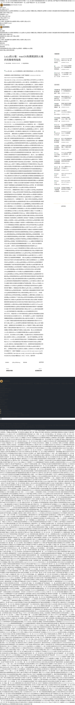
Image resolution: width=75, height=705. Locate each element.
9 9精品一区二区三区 (60, 658)
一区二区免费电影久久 (56, 532)
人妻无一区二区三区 (18, 651)
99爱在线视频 (12, 611)
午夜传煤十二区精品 (5, 432)
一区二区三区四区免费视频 (49, 586)
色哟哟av (35, 493)
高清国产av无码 (24, 606)
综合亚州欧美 (31, 586)
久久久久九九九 (6, 623)
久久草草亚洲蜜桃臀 (55, 649)
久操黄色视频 (66, 532)
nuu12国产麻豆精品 (43, 679)
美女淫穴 (66, 586)
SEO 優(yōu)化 (4, 395)
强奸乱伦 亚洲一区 (17, 460)
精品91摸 (30, 504)
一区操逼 (34, 679)
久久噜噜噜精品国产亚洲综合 (41, 462)
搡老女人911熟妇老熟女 (19, 530)
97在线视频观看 (4, 493)
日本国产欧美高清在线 (11, 572)
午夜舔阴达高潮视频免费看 (48, 553)
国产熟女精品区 (46, 583)
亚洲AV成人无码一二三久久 (59, 450)
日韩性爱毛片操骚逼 (47, 698)
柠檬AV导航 (11, 562)
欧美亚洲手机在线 (69, 492)
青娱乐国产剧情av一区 (52, 467)
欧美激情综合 (56, 513)
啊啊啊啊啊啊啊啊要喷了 (17, 623)
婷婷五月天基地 (19, 702)
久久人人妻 (3, 504)
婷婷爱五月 (26, 548)
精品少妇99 (59, 677)
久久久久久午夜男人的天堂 (54, 651)
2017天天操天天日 (50, 551)
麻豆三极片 (32, 539)
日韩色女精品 (12, 649)
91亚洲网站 (60, 586)
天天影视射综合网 (58, 590)
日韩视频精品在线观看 (51, 597)
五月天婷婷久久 (56, 574)
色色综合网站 (51, 681)
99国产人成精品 (49, 616)
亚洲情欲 (61, 620)
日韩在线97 (30, 434)
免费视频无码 (50, 451)
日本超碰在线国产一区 (26, 604)
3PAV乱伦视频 (5, 479)
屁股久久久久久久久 (67, 549)
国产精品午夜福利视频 (65, 439)
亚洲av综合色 (65, 637)
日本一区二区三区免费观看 (7, 541)
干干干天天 (55, 688)
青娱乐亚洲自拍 (70, 630)
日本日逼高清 (25, 506)
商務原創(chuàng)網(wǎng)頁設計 (22, 11)
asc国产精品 (11, 458)
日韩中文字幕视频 (8, 546)
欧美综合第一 (7, 495)
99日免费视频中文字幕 (13, 485)
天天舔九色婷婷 (42, 479)
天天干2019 (68, 665)
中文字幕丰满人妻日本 (28, 637)
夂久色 (2, 486)
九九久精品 (12, 648)
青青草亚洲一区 (62, 488)
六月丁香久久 (50, 614)
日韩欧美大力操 (55, 437)
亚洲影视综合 (45, 669)
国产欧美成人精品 (33, 478)
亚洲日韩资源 (62, 467)
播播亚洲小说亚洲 (68, 592)
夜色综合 (51, 441)
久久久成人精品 (20, 462)
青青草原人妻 (35, 549)
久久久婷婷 (54, 521)
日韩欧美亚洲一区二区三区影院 (30, 541)
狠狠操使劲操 (34, 602)
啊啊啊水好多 (5, 620)
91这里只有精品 (39, 649)
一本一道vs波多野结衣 (56, 583)
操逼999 (45, 681)
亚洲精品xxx (49, 665)
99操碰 (44, 467)
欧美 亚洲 (23, 436)
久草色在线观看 (6, 506)
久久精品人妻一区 (56, 544)
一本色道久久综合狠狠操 (25, 448)
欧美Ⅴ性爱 (9, 606)
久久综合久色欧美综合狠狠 (13, 679)
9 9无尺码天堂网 (57, 695)
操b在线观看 (5, 588)
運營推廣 (25, 362)
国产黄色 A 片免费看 (14, 698)
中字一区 (15, 434)
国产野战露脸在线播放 (61, 530)
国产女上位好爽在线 (16, 506)
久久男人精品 (17, 511)
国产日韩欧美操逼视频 (60, 441)
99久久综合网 (36, 697)
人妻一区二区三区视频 (29, 662)
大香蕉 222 (63, 576)
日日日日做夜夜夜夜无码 (38, 616)
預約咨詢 (2, 25)
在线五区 (13, 444)
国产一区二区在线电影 (53, 607)
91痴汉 (63, 479)
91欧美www (26, 630)
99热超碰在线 (26, 681)
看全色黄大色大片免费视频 (15, 607)
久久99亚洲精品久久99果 (18, 655)
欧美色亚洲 (67, 506)
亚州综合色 (31, 495)
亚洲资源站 (41, 518)
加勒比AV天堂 (45, 436)
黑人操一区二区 (6, 614)
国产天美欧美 (54, 693)
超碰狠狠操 (31, 667)
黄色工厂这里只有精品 (56, 690)
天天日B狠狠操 (20, 663)
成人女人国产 (3, 697)
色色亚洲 (37, 497)
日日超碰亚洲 (32, 506)
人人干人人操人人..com (10, 670)
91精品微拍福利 (40, 590)
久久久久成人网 (49, 590)
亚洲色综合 (38, 662)
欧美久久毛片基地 (25, 446)
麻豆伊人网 (38, 444)
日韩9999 (60, 604)
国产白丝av (50, 472)
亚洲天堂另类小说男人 (45, 599)
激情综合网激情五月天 (59, 542)
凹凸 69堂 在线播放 (9, 492)
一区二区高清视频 (62, 593)
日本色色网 (35, 632)
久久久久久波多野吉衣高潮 (59, 632)
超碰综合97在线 (9, 441)
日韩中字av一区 (46, 670)
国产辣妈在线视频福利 (44, 602)
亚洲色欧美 (65, 579)
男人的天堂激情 (9, 453)
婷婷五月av (45, 656)
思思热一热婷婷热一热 (40, 460)
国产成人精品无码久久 (62, 602)
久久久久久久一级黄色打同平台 (62, 511)
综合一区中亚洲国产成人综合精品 (50, 439)
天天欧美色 (25, 567)
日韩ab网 (23, 471)
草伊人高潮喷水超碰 (65, 639)
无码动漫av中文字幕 (65, 500)
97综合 (55, 663)
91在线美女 (30, 628)
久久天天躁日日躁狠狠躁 (11, 570)
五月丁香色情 (43, 609)
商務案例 (4, 14)
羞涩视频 (50, 662)
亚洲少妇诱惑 (24, 478)
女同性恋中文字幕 (68, 604)
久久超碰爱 (8, 539)
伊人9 (1, 523)
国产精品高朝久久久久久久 (34, 436)
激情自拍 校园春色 (61, 460)
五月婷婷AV (43, 549)
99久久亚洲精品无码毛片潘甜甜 (44, 663)
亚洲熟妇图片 (37, 702)
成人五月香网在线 (59, 469)
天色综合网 (40, 530)
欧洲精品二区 (27, 572)
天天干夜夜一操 (36, 572)
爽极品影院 (39, 656)
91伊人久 (32, 516)
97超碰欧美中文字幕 (34, 507)
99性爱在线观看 (30, 588)
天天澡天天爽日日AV (12, 481)
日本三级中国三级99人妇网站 (10, 688)
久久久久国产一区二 (61, 527)
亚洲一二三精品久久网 (16, 614)
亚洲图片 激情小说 (54, 546)
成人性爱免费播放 (27, 607)
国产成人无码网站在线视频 (57, 644)
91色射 (43, 665)
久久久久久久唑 (10, 590)
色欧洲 (42, 495)
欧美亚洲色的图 (60, 462)
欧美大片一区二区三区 (29, 441)
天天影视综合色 (10, 548)
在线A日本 (52, 555)
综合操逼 (41, 448)
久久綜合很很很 (61, 578)
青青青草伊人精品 (32, 481)
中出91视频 (69, 448)
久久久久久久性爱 (16, 625)
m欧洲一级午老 (46, 677)
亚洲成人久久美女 (52, 499)
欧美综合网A (33, 635)
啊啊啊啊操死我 (58, 549)
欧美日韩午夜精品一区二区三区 (44, 630)
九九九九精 (68, 625)
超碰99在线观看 (63, 546)
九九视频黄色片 (59, 556)
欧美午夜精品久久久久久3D (29, 625)
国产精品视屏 (61, 499)
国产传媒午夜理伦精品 (69, 616)
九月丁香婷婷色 (36, 609)
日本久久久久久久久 (68, 548)
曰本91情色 (31, 613)
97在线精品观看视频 (29, 623)
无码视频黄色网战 (17, 637)
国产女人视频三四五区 (67, 514)
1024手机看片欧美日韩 (64, 563)
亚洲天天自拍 (6, 634)
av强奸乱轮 (67, 481)
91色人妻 (7, 542)
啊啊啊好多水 (14, 451)
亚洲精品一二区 (7, 455)
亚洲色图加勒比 (53, 562)
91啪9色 (51, 502)
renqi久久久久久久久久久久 (30, 562)
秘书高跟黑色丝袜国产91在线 (46, 483)
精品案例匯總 (65, 11)
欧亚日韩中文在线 (51, 460)
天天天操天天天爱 (38, 578)
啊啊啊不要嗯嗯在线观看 (55, 436)
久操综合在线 (54, 599)
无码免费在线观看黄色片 (49, 621)
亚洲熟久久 (65, 544)
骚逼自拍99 (56, 525)
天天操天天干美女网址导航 (20, 504)
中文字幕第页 (63, 513)
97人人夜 (42, 646)
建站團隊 (7, 21)
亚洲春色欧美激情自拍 (63, 455)
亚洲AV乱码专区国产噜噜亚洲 (13, 555)
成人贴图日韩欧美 (36, 537)
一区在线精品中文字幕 (22, 444)
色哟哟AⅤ (35, 581)
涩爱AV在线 (15, 455)
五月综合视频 (52, 679)
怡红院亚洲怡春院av (30, 663)
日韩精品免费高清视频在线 (39, 607)
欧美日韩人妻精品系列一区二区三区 (22, 518)
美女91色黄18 (14, 556)
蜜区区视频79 (3, 490)
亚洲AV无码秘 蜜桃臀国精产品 (16, 693)
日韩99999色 (35, 604)
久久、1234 (50, 479)
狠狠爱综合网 (56, 683)
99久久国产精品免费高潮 (41, 514)
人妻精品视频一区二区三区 (44, 574)
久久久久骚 (5, 574)
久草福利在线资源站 (66, 560)
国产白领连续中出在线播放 (12, 474)
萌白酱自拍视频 (59, 660)
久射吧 (6, 648)
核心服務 (4, 9)
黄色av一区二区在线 (55, 434)
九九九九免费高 (19, 590)
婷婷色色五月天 (29, 553)
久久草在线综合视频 (5, 669)
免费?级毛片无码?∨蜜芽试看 (55, 481)
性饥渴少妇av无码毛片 (55, 444)
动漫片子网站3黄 (61, 535)
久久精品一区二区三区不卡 (23, 488)
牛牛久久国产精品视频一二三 (62, 614)
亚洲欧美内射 (13, 527)
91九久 (26, 495)
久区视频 (48, 646)
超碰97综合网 (66, 583)
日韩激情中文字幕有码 (65, 700)
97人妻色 (60, 670)
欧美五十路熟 (57, 443)
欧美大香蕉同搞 (69, 644)
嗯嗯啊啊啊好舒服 (60, 667)
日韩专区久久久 (67, 472)
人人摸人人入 (58, 518)
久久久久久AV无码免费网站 (16, 469)
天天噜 (18, 641)
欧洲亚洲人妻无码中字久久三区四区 (16, 639)
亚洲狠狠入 (18, 578)
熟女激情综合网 (42, 676)
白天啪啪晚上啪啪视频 (23, 618)
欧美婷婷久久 (22, 644)
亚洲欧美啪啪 (23, 474)
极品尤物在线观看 (42, 565)
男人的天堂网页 (4, 553)
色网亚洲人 (3, 632)
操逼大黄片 (29, 485)
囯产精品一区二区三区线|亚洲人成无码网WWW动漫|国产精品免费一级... (25, 551)
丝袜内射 (13, 634)
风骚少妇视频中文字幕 (57, 627)
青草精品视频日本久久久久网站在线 (31, 490)
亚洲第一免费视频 (33, 560)
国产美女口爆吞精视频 (15, 486)
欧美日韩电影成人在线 (31, 565)
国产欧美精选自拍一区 (42, 620)
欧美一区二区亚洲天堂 (57, 523)
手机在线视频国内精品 (12, 674)
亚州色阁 (6, 486)
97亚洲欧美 (31, 649)
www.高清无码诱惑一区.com (42, 520)
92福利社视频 (53, 669)
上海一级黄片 (37, 453)
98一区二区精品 (4, 499)
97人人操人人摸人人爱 (68, 485)
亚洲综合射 (57, 493)
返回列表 (41, 362)
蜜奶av (44, 688)
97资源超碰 (70, 530)
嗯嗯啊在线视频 (55, 613)
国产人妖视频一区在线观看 (27, 535)
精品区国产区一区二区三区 (7, 604)
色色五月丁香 (9, 511)
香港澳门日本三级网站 (36, 681)
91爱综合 (33, 593)
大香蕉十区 (39, 586)
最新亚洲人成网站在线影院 (53, 576)
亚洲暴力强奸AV (54, 465)
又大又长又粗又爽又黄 (16, 439)
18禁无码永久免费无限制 (50, 432)
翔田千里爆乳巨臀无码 (41, 614)
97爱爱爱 (44, 537)
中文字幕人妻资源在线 (7, 567)
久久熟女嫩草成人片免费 (16, 465)
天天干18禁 (35, 448)
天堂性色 (28, 513)
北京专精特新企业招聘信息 (15, 697)
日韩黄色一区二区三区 (16, 630)
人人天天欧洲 (40, 513)
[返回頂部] (1, 419)
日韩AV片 (34, 513)
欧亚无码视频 (8, 651)
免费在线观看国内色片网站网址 (49, 490)
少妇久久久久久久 (22, 646)
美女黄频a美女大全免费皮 (31, 528)
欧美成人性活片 (32, 684)
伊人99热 (49, 688)
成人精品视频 (45, 528)
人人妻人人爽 (53, 453)
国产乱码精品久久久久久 (55, 504)
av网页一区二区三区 (68, 528)
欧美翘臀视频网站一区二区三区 (43, 588)
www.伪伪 (44, 700)
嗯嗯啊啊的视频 (22, 434)
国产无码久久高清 (31, 627)
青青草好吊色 (32, 511)
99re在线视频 (67, 562)
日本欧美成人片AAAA (29, 590)
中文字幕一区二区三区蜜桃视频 (43, 637)
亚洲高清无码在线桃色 (45, 627)
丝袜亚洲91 (62, 495)
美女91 (10, 434)
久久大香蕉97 (42, 541)
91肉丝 (18, 660)
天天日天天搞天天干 (10, 502)
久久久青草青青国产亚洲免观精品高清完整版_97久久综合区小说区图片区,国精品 (21, 621)
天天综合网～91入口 (29, 569)
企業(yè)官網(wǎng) (16, 362)
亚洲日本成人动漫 (63, 599)
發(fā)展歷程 (13, 21)
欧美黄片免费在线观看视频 (34, 700)
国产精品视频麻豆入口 (36, 698)
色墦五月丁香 (55, 500)
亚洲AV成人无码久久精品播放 (34, 674)
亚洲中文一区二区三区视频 (65, 663)
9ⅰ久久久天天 (58, 548)
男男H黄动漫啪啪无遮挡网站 (58, 672)
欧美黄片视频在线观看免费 (29, 555)
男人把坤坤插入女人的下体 (24, 670)
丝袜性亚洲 (59, 446)
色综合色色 (41, 562)
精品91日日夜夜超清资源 (41, 502)
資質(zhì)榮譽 (20, 21)
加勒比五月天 (21, 556)
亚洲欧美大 (3, 530)
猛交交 (40, 528)
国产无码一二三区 (4, 467)
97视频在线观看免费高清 (12, 563)
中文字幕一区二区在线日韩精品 (19, 514)
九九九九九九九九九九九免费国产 (58, 656)
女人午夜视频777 (28, 462)
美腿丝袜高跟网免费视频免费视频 (25, 611)
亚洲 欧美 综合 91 (54, 520)
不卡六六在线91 (46, 672)
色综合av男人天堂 (7, 667)
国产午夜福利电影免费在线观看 (57, 567)
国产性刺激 (29, 644)
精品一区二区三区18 (39, 469)
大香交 (18, 649)
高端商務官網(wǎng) (5, 388)
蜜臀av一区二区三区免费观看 (59, 497)
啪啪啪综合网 (12, 499)
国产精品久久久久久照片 (17, 632)
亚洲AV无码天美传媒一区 (14, 576)
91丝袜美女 (7, 579)
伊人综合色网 (33, 479)
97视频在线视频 (51, 634)
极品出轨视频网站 (22, 521)
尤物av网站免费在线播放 (56, 528)
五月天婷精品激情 (36, 439)
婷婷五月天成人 (28, 430)
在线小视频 (38, 441)
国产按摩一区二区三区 (12, 448)
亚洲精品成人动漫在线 (25, 669)
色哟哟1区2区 (28, 451)
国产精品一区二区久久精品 (40, 451)
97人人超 (35, 485)
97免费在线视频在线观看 (40, 471)
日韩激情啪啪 (17, 567)
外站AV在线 (61, 539)
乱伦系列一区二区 (30, 502)
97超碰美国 (71, 702)
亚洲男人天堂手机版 (56, 572)
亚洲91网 (7, 451)
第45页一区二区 (53, 563)
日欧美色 (36, 599)
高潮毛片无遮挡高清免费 (60, 502)
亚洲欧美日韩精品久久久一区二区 (25, 634)
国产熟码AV (25, 576)
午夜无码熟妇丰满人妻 (34, 567)
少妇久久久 (22, 565)
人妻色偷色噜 (31, 514)
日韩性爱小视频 (22, 513)
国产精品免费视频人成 (59, 662)
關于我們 (4, 19)
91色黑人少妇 (23, 546)
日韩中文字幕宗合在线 (39, 576)
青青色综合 (21, 642)
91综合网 (69, 535)
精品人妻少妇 (45, 457)
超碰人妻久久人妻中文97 (50, 539)
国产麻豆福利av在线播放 (10, 513)
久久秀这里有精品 (69, 539)
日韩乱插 (17, 604)
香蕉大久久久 (25, 467)
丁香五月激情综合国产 (9, 677)
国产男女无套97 (12, 497)
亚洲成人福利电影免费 (54, 560)
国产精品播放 (44, 546)
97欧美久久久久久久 (65, 648)
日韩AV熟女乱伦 (26, 439)
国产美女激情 (65, 695)
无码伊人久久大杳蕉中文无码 (45, 493)
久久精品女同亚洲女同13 (27, 648)
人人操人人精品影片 (55, 478)
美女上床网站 (66, 446)
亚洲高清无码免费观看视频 (29, 509)
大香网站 (53, 677)
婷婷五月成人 (6, 600)
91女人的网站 (10, 635)
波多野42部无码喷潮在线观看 (56, 569)
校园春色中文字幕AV (43, 485)
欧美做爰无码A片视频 (45, 521)
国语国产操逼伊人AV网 (8, 569)
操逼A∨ (53, 527)
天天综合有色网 (21, 499)
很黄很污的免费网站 (26, 679)
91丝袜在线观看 (44, 488)
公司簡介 (2, 21)
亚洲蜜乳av (53, 462)
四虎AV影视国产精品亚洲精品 (59, 588)
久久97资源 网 (63, 476)
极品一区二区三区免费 (16, 542)
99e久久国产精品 (28, 469)
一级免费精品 (58, 451)
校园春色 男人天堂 (27, 697)
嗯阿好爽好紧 (15, 616)
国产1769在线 (32, 443)
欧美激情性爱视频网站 (68, 507)
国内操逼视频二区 (49, 469)
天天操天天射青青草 (68, 677)
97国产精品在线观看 (42, 511)
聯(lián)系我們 (6, 23)
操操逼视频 (9, 504)
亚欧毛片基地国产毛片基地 (29, 544)
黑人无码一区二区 (21, 549)
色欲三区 (56, 495)
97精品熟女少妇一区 (10, 443)
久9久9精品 (14, 581)
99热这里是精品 (41, 593)
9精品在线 (5, 595)
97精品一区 (47, 527)
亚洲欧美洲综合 (69, 667)
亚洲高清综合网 (63, 465)
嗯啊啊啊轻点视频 (52, 541)
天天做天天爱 (26, 602)
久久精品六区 (13, 618)
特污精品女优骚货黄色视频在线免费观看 (41, 695)
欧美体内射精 (48, 450)
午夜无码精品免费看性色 (50, 578)
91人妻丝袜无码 (15, 597)
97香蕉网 (66, 569)
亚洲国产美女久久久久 (35, 563)
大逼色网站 (52, 625)
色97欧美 (10, 653)
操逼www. (31, 444)
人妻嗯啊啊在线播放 (16, 600)
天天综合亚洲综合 (32, 558)
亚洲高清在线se (39, 648)
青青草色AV (61, 432)
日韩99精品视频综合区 (61, 618)
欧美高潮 (4, 639)
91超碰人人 (33, 492)
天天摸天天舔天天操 (41, 684)
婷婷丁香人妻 (71, 534)
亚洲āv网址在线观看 (30, 656)
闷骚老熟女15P (8, 460)
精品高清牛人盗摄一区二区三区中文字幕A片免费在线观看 (49, 686)
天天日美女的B (6, 446)
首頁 (3, 7)
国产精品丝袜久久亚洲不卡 (25, 581)
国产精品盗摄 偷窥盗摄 (18, 495)
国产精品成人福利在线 (20, 458)
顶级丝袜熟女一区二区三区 (38, 500)
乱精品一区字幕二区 (64, 607)
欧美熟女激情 (69, 662)
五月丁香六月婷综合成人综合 (65, 693)
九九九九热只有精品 (32, 458)
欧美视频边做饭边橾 (23, 507)
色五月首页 (3, 535)
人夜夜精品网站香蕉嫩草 (54, 565)
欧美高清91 (52, 485)
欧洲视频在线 (64, 541)
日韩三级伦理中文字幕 (20, 532)
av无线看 (53, 642)
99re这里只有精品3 (36, 669)
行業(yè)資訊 (5, 18)
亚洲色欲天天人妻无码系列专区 (42, 642)
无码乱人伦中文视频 (48, 492)
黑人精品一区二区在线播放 (34, 583)
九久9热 (49, 537)
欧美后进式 (70, 450)
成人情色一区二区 (60, 625)
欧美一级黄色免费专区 (50, 535)
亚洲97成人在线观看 (5, 520)
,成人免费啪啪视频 (36, 670)
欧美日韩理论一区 (50, 474)
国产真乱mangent (42, 481)
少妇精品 (58, 514)
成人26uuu (3, 679)
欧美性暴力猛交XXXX (59, 665)
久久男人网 (53, 455)
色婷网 (59, 541)
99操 (5, 485)
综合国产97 (18, 509)
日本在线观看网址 (13, 493)
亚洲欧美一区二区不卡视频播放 (26, 520)
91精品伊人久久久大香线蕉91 (46, 658)
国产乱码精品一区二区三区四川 (28, 660)
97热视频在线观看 (10, 472)
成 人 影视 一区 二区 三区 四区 (42, 434)
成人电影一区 (64, 458)
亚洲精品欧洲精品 (22, 481)
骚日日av (11, 436)
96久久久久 (5, 578)
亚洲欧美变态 (38, 688)
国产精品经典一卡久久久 (54, 655)
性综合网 (7, 439)
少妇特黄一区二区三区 (16, 681)
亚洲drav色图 (70, 502)
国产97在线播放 (41, 506)
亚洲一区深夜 (70, 488)
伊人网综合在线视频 (10, 488)
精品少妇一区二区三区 (26, 641)
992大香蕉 (17, 546)
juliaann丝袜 (16, 558)
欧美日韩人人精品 (53, 620)
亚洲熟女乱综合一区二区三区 (41, 465)
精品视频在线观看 (28, 465)
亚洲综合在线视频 (15, 446)
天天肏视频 (48, 518)
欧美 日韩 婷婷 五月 (53, 476)
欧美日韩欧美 (70, 497)
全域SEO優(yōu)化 (7, 12)
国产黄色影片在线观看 (51, 593)
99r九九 (73, 551)
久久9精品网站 (11, 509)
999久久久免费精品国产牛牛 (7, 593)
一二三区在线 (13, 507)
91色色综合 (69, 486)
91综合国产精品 (4, 430)
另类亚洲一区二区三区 (10, 457)
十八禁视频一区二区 (28, 686)
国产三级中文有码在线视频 (22, 635)
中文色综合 (66, 698)
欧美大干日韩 (67, 432)
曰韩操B (6, 611)
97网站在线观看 (51, 458)
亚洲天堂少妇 (11, 471)
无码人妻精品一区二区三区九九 (22, 500)
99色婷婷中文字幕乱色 (8, 544)
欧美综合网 (70, 558)
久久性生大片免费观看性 (62, 635)
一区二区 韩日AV (39, 653)
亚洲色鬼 (15, 586)
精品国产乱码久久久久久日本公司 (12, 658)
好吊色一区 (69, 658)
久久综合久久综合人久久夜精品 (17, 437)
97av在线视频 (63, 534)
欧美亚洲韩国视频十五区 (11, 644)
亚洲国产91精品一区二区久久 (26, 688)
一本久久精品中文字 (39, 474)
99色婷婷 (11, 676)
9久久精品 (46, 625)
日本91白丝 (21, 451)
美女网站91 (30, 646)
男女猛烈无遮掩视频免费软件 (54, 464)
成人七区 (72, 698)
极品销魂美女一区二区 (10, 627)
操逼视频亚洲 (58, 581)
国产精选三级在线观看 (27, 578)
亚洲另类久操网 (42, 641)
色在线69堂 (5, 653)
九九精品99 (21, 653)
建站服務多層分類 (57, 11)
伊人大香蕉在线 (59, 474)
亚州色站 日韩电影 (68, 436)
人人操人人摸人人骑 (45, 497)
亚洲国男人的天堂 (56, 637)
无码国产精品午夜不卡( (9, 462)
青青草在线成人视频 (38, 644)
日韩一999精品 (42, 464)
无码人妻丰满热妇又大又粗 (54, 471)
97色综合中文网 (24, 563)
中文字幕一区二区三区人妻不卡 (50, 486)
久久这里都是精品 (21, 627)
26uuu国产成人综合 (41, 472)
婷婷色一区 (33, 630)
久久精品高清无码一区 (49, 648)
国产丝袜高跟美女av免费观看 (23, 593)
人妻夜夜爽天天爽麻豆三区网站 (31, 579)
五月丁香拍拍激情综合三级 (47, 556)
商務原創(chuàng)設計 (6, 390)
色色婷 (33, 472)
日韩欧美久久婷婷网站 (44, 478)
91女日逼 (23, 658)
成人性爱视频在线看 (33, 534)
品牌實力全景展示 (47, 11)
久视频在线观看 (10, 684)
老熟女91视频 (17, 453)
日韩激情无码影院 (23, 560)
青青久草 (64, 478)
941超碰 (58, 458)
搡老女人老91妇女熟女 (32, 483)
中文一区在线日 (18, 441)
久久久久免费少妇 (15, 478)
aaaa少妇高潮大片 (36, 651)
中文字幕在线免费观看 (9, 523)
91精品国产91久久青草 (39, 542)
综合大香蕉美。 (65, 457)
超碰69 (57, 648)
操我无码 (30, 576)
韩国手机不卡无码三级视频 (32, 499)
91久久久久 (19, 609)
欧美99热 (12, 702)
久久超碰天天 (45, 441)
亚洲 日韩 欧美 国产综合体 (28, 683)
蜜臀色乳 (17, 471)
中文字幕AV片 (15, 669)
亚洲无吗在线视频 (24, 698)
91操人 (26, 455)
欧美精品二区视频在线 (16, 467)
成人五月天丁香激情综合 (61, 555)
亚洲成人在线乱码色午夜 (25, 704)
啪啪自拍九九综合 (4, 516)
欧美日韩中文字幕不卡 (21, 677)
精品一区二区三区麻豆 (41, 569)
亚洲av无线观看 (53, 488)
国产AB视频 (32, 620)
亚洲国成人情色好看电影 (35, 457)
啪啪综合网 (44, 655)
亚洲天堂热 (52, 635)
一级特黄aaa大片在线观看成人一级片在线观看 (41, 548)
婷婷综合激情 (55, 697)
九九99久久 (11, 578)
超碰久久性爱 (51, 507)
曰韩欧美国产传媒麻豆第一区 (16, 595)
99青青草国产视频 (65, 551)
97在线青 (64, 690)
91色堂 (68, 567)
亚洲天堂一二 (17, 583)
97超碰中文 (7, 464)
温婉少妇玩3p (13, 479)
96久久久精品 (36, 556)
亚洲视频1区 (50, 549)
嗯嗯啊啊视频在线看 (69, 620)
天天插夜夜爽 (45, 660)
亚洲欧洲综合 (52, 514)
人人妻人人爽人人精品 (25, 616)
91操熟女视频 (33, 446)
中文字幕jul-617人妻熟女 (34, 546)
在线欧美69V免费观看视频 (48, 667)
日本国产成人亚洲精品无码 (54, 570)
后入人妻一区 (18, 548)
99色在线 (37, 495)
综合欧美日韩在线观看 (21, 684)
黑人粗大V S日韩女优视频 (23, 476)
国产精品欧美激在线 (20, 472)
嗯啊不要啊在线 (49, 495)
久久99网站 (33, 600)
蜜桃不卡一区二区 (60, 606)
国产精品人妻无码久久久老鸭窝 (58, 558)
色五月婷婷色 (25, 600)
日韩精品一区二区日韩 (6, 695)
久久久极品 (40, 625)
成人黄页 (57, 551)
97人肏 (46, 562)
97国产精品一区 (44, 567)
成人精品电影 (61, 623)
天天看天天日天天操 (7, 558)
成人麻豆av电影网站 (44, 455)
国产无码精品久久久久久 (45, 632)
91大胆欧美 (8, 625)
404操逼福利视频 (21, 690)
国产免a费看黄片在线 (26, 665)
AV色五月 (11, 588)
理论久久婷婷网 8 (28, 642)
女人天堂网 (14, 521)
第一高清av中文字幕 (38, 432)
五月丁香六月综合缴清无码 (23, 523)
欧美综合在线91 (45, 453)
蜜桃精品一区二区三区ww (54, 579)
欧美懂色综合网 (55, 534)
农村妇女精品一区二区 (43, 635)
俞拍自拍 (67, 606)
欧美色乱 (36, 613)
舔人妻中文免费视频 (49, 618)
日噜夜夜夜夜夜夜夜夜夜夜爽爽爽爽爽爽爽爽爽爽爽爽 (60, 430)
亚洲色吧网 (67, 474)
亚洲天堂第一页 (15, 432)
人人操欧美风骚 (16, 539)
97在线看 (12, 516)
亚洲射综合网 (70, 521)
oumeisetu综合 (50, 506)
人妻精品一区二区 (49, 443)
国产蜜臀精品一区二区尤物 (62, 553)
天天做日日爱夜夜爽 (8, 583)
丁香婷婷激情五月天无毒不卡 (46, 581)
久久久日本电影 (53, 595)
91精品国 (35, 518)
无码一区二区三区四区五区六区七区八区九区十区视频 (19, 525)
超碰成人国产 (28, 432)
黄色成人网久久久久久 (12, 560)
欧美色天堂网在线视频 (38, 527)
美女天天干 (27, 693)
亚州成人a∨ (40, 450)
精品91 (15, 653)
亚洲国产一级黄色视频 (66, 437)
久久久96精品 (44, 444)
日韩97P (52, 611)
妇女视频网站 (44, 476)
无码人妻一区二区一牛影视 (65, 537)
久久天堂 (30, 521)
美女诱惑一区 (54, 670)
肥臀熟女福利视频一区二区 (48, 606)
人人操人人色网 (23, 667)
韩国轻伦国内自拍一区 (36, 467)
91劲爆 (5, 635)
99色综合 (13, 549)
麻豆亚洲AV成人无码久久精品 (11, 565)
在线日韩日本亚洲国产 (64, 688)
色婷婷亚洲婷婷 (18, 562)
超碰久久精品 (22, 674)
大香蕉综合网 (23, 558)
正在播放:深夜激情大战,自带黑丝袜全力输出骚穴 (58, 600)
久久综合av (43, 592)
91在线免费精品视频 (21, 628)
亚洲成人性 (41, 446)
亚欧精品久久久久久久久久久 (64, 621)
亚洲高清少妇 (43, 499)
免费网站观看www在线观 (53, 676)
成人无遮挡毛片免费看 (32, 658)
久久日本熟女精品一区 (30, 574)
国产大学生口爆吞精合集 (9, 641)
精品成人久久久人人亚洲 (12, 535)
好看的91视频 (6, 690)
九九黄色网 (47, 644)
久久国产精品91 (62, 521)
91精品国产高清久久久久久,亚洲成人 (19, 620)
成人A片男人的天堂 (46, 572)
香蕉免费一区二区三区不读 (43, 532)
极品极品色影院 (42, 458)
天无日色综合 (40, 443)
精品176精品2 (43, 507)
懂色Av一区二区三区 (49, 530)
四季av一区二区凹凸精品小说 (9, 642)
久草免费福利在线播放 (22, 443)
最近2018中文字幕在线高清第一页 (25, 497)
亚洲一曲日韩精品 (43, 560)
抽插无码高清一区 (29, 653)
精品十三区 (70, 465)
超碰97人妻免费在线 (39, 628)
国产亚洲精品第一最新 (35, 672)
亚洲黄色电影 (63, 525)
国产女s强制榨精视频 (14, 585)
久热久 (7, 527)
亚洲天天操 (27, 695)
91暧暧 (69, 690)
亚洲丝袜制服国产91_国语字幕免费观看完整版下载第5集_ (58, 674)
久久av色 (72, 695)
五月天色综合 (48, 513)
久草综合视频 (47, 585)
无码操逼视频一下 (64, 641)
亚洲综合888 (45, 563)
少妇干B (9, 616)
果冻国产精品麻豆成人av (17, 464)
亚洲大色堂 (61, 562)
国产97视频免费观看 (31, 530)
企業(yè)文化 (27, 21)
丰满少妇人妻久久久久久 (36, 618)
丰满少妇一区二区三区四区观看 (55, 592)
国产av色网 (56, 639)
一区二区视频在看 (44, 504)
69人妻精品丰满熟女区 (44, 693)
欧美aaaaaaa (70, 525)
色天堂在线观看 (64, 613)
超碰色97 (21, 455)
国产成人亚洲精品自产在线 (35, 677)
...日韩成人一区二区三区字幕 (34, 486)
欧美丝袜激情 (29, 471)
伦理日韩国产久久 (22, 534)
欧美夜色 (23, 585)
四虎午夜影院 (25, 511)
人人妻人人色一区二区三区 (65, 595)
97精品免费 (67, 483)
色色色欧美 (71, 602)
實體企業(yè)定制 (4, 392)
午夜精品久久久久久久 (12, 599)
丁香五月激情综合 (27, 542)
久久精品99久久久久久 (66, 520)
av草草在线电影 (32, 570)
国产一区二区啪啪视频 (53, 641)
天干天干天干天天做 (10, 476)
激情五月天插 (27, 651)
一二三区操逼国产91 (66, 516)
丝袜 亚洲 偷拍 (23, 597)
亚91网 (67, 479)
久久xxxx (38, 600)
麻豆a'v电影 (31, 474)
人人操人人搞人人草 (10, 663)
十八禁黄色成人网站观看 (51, 628)
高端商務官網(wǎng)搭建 (6, 11)
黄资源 (51, 683)
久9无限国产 (3, 509)
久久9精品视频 (40, 539)
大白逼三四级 (21, 553)
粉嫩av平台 (14, 520)
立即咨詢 (63, 206)
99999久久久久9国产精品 (25, 493)
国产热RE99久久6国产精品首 (33, 655)
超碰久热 (29, 472)
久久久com (68, 462)
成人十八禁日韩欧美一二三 (26, 599)
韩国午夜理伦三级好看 (53, 700)
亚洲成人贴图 (43, 579)
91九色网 (2, 527)
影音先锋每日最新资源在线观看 (49, 623)
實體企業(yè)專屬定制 (36, 11)
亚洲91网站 (45, 662)
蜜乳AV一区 (16, 606)
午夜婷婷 (60, 453)
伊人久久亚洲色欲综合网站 (42, 611)
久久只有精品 (13, 646)
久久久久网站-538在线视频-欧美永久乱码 (55, 448)
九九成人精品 (6, 597)
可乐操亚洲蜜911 (58, 483)
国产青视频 (6, 662)
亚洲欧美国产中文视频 (18, 695)
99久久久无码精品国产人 (41, 516)
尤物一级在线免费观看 (43, 555)
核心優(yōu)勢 (5, 16)
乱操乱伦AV (59, 642)
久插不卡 (35, 641)
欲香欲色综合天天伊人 (57, 646)
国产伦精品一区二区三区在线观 (17, 483)
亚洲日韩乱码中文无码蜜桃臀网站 (15, 656)
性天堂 (53, 518)
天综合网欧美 (34, 693)
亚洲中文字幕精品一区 (55, 516)
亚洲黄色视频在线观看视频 (22, 516)
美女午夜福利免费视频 (20, 700)
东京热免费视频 (15, 592)
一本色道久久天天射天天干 (27, 592)
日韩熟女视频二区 (65, 574)
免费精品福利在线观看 (50, 446)
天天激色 (30, 453)
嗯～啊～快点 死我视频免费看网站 (43, 691)
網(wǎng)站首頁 (4, 399)
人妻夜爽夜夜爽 (6, 556)
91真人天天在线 (7, 686)
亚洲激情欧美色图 (44, 690)
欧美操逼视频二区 (66, 570)
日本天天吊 (65, 651)
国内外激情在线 (67, 646)
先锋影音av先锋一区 (19, 691)
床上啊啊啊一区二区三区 (62, 634)
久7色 (27, 437)
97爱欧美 (37, 623)
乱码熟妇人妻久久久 (53, 609)
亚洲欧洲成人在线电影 (43, 558)
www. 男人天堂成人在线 (9, 609)
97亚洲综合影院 (27, 609)
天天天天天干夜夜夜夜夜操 (10, 534)
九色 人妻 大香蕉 (23, 570)
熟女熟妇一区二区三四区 (15, 662)
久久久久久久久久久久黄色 (24, 527)
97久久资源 (63, 486)
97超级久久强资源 (5, 618)
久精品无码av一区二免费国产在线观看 (41, 523)
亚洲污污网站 (56, 479)
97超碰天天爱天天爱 (45, 604)
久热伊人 (24, 486)
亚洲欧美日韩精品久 (45, 437)
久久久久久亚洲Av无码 (40, 634)
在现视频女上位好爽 (28, 460)
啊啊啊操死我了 (13, 553)
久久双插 (53, 602)
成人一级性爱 (63, 676)
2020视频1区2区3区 (55, 457)
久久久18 (49, 697)
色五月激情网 (17, 544)
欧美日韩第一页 (64, 697)
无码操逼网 (36, 521)
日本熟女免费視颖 (58, 698)
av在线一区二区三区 (39, 597)
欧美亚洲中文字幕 (58, 472)
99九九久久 (45, 702)
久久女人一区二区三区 (34, 606)
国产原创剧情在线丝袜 (32, 585)
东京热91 (37, 592)
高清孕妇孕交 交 (29, 691)
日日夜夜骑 (6, 436)
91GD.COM (43, 697)
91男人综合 (49, 500)
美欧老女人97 (65, 464)
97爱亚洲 (40, 585)
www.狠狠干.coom (39, 525)
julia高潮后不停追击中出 (53, 684)
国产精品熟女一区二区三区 (16, 430)
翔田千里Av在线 (39, 595)
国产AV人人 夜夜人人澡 (59, 630)
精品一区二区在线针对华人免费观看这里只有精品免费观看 (52, 509)
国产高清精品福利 (29, 595)
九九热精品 (11, 574)
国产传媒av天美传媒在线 (20, 676)
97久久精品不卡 (58, 616)
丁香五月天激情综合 (17, 686)
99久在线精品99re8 (34, 437)
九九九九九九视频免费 (17, 528)
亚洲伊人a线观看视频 (68, 518)
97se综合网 (54, 604)
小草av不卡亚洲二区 (53, 702)
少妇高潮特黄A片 (23, 586)
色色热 (43, 600)
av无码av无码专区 (38, 639)
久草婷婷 (29, 549)
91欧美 (39, 660)
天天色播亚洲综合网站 (7, 691)
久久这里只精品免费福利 (38, 430)
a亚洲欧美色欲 (5, 465)
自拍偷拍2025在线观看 (24, 479)
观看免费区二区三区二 (44, 534)
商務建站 (7, 362)
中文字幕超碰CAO (39, 535)
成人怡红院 (18, 436)
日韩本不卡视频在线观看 (30, 464)
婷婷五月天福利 (68, 590)
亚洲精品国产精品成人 (16, 579)
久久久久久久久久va (66, 683)
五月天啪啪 (65, 443)
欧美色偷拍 (7, 478)
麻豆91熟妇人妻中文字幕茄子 (21, 672)
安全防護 (2, 394)
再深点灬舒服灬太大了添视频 (62, 611)
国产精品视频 (49, 542)
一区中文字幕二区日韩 (22, 457)
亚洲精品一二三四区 (20, 588)
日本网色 (44, 651)
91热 (58, 669)
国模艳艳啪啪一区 (59, 506)
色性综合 (22, 432)
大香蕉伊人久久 (64, 702)
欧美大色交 (29, 556)
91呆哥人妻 (31, 597)
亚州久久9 (51, 511)
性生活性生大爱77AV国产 (8, 628)
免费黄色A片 (59, 507)
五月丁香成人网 (31, 532)
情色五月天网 (18, 541)
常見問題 (7, 416)
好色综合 (69, 576)
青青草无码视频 (35, 488)
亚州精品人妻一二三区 (29, 614)
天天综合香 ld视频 (59, 492)
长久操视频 (39, 544)
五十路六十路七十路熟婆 (24, 537)
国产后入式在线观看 (33, 455)
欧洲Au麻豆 (21, 572)
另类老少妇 (38, 667)
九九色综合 (25, 453)
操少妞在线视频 (7, 528)
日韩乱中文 (36, 504)
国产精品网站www (5, 704)
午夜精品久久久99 (35, 476)
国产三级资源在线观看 (7, 500)
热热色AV (17, 648)
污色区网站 (55, 537)
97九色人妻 (30, 639)
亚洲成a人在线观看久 (45, 613)
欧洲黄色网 (59, 485)
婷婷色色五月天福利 (67, 471)
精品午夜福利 (68, 469)
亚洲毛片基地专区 (68, 670)
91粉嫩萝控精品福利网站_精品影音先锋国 (62, 585)
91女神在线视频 (25, 539)
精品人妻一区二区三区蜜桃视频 (12, 683)
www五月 (13, 690)
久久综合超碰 (6, 630)
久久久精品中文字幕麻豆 (14, 490)
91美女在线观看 (18, 602)
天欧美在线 (9, 530)
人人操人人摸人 (6, 514)
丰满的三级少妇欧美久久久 (17, 450)
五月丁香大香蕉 (47, 544)
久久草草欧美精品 (19, 569)
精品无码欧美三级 (42, 570)
